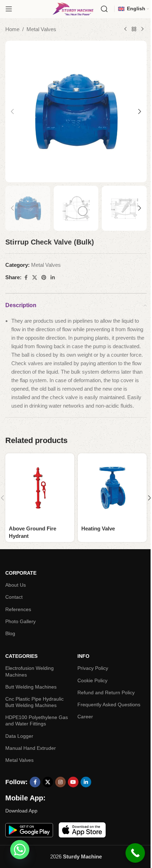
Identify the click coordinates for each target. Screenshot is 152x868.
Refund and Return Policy (106, 692)
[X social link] (34, 277)
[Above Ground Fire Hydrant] (39, 487)
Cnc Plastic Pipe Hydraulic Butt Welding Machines (34, 702)
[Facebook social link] (26, 277)
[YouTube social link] (73, 782)
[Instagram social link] (60, 782)
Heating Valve (98, 528)
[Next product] (142, 29)
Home (12, 29)
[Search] (104, 9)
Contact (14, 597)
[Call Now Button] (135, 853)
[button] (12, 111)
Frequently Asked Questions (108, 704)
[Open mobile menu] (9, 9)
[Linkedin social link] (52, 277)
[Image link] (29, 830)
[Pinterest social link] (43, 277)
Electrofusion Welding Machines (29, 671)
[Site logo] (73, 8)
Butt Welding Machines (31, 687)
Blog (10, 633)
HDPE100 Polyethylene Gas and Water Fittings (36, 720)
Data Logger (19, 736)
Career (85, 716)
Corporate (20, 573)
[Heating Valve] (112, 487)
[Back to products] (134, 29)
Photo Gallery (20, 621)
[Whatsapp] (19, 849)
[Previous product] (125, 29)
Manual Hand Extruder (30, 748)
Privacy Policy (92, 668)
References (18, 609)
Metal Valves (41, 29)
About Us (15, 585)
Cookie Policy (92, 680)
